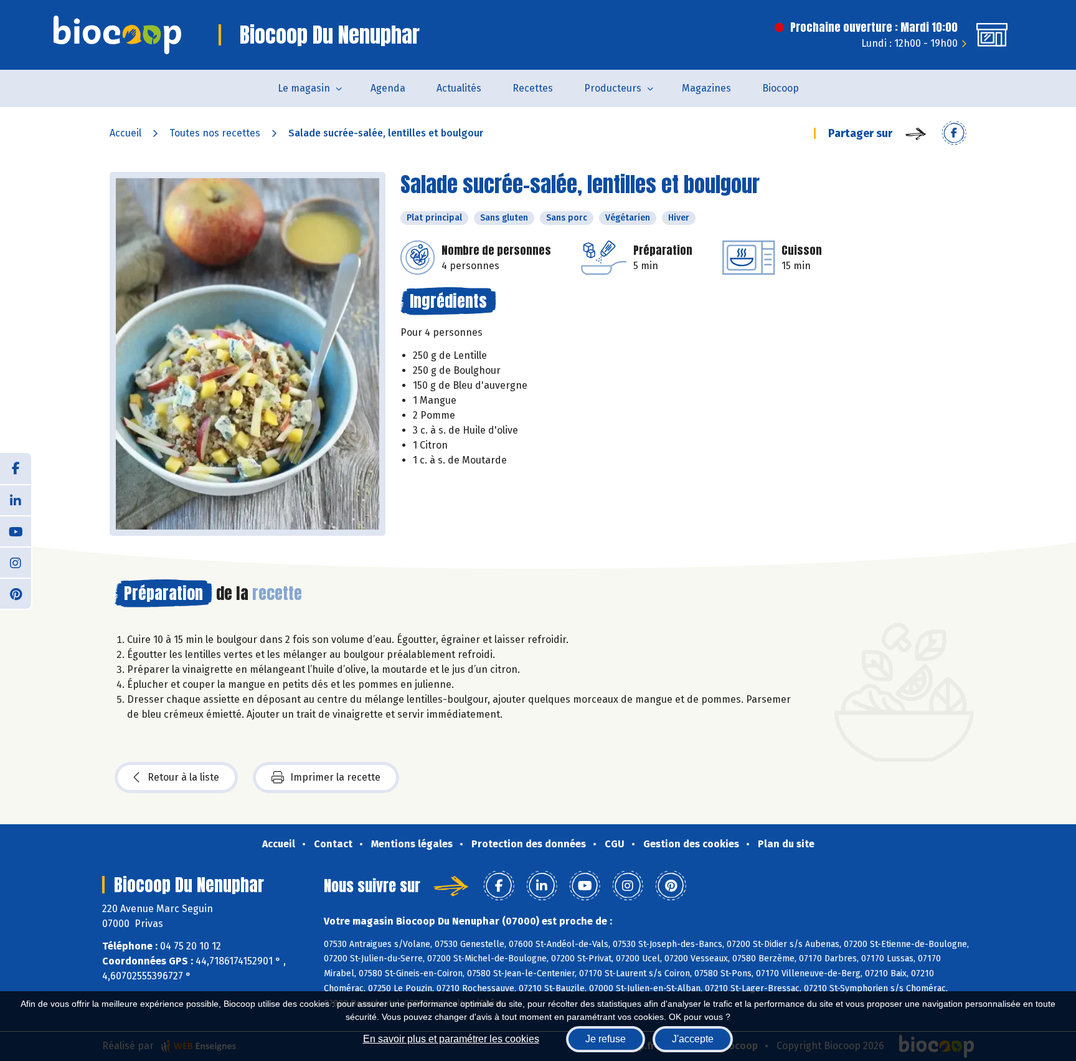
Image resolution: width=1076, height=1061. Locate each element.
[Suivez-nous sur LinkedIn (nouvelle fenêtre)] (15, 499)
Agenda (387, 88)
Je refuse (605, 1039)
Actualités (459, 88)
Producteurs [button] (612, 88)
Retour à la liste (183, 777)
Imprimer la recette (335, 777)
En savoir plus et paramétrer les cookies (451, 1039)
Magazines (706, 88)
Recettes (532, 88)
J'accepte (693, 1039)
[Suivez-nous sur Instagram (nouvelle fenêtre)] (15, 562)
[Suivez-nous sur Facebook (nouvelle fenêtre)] (15, 468)
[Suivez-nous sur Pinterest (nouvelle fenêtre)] (15, 593)
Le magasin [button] (304, 88)
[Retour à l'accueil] (117, 35)
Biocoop (780, 88)
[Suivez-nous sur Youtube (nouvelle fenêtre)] (15, 530)
